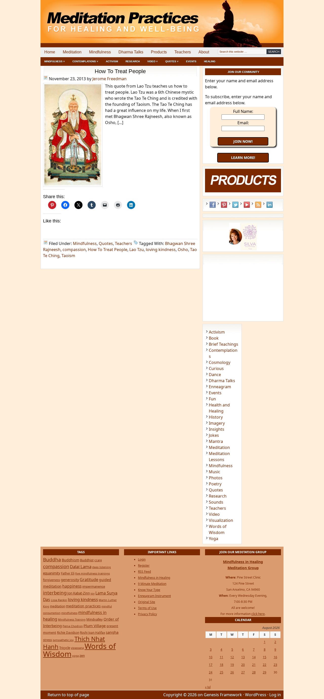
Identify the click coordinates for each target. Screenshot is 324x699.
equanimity (51, 573)
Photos (215, 478)
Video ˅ (152, 61)
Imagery (217, 423)
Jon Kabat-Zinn (78, 593)
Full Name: (243, 111)
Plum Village (95, 625)
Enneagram (220, 386)
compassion (74, 249)
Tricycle (64, 647)
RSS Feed (258, 205)
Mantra (216, 441)
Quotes (106, 243)
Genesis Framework (223, 694)
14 (254, 657)
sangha (112, 632)
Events (191, 61)
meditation (57, 606)
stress (47, 640)
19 (232, 665)
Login (142, 559)
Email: (243, 123)
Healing (209, 61)
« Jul (208, 687)
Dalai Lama (80, 566)
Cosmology (219, 362)
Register (144, 565)
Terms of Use (147, 608)
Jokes (214, 435)
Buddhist (87, 560)
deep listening (101, 567)
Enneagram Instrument (154, 596)
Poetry (215, 484)
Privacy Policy (147, 614)
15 (264, 657)
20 (243, 665)
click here (258, 614)
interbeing (55, 592)
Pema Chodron (73, 626)
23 (275, 665)
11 (221, 657)
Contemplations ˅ (85, 61)
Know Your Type (149, 590)
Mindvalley (94, 619)
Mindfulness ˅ (54, 61)
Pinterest (224, 205)
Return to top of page (68, 694)
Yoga (213, 538)
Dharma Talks (130, 52)
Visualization (221, 520)
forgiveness (51, 580)
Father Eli (67, 573)
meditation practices (83, 606)
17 (210, 665)
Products (159, 52)
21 (254, 665)
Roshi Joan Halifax (92, 632)
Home (49, 52)
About (203, 52)
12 (232, 657)
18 (221, 665)
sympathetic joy (63, 640)
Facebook (213, 205)
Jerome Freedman (109, 78)
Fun (212, 399)
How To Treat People (120, 71)
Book (214, 338)
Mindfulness (100, 52)
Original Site (146, 602)
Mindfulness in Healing (154, 577)
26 (232, 672)
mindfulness (69, 613)
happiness (72, 586)
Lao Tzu (136, 249)
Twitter (235, 205)
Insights (216, 429)
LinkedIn (270, 205)
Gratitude (89, 579)
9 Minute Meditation (152, 584)
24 (210, 672)
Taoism (68, 255)
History (216, 417)
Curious (216, 368)
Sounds (216, 502)
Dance (215, 374)
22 (264, 665)
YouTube (247, 205)
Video (214, 514)
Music (214, 472)
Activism (112, 61)
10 (210, 657)
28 (254, 672)
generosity (70, 579)
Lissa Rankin (59, 600)
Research (133, 61)
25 (221, 672)
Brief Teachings (223, 344)
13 (243, 657)
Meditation (72, 52)
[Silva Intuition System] (243, 249)
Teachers (182, 52)
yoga (75, 655)
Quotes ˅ (171, 61)
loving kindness (161, 249)
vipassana (77, 648)
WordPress (255, 694)
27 (243, 672)
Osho (183, 249)
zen (82, 655)
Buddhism (70, 560)
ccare (98, 560)
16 (275, 657)
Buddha (52, 559)
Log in (275, 694)
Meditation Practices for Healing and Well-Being (98, 17)
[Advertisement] (262, 17)
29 (264, 672)
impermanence (93, 586)
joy (93, 593)
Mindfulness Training (72, 619)
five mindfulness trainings (92, 573)
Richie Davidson (68, 632)
